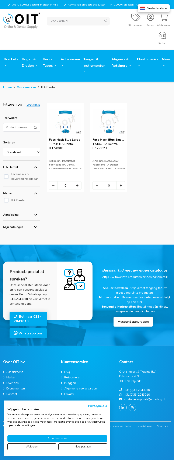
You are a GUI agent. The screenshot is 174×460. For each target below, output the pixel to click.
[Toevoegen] (77, 185)
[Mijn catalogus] (135, 19)
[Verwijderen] (53, 185)
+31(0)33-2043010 (137, 390)
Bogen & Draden (29, 62)
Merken (8, 193)
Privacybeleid (97, 406)
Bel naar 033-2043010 (27, 319)
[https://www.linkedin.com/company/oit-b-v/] (123, 407)
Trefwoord (10, 118)
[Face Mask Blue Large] (65, 136)
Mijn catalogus (13, 227)
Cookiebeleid (144, 426)
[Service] (162, 37)
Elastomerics (148, 59)
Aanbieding (10, 215)
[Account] (150, 19)
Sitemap (162, 426)
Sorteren (9, 142)
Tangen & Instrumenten (94, 62)
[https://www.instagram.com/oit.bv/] (132, 407)
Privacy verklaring (120, 426)
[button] (153, 8)
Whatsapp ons (30, 333)
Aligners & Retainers (120, 62)
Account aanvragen (133, 321)
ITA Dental (10, 167)
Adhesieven (70, 59)
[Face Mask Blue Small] (109, 136)
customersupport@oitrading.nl (144, 399)
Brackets (11, 59)
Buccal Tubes (48, 62)
